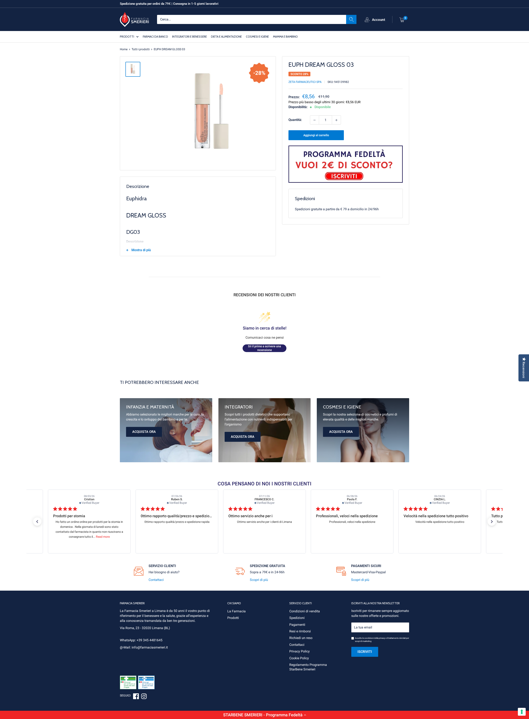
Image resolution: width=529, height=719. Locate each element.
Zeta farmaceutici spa (305, 82)
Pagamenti (297, 625)
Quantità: (295, 120)
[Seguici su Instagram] (144, 696)
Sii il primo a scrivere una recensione (264, 348)
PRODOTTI (127, 36)
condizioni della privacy (374, 638)
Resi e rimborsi (300, 631)
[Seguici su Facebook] (136, 696)
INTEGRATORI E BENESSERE (189, 36)
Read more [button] (103, 536)
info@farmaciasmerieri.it (150, 647)
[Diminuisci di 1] (314, 120)
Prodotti (233, 618)
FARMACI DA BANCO (155, 36)
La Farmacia (236, 611)
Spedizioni (297, 618)
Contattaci (156, 580)
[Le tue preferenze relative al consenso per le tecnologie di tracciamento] (522, 712)
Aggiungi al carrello (316, 135)
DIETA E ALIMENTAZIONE (226, 36)
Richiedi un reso (300, 638)
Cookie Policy (299, 658)
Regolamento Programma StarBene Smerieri (308, 667)
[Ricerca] (351, 19)
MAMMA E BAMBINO (285, 36)
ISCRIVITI (364, 652)
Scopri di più (259, 580)
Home (123, 49)
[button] (264, 715)
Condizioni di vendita (304, 611)
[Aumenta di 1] (336, 120)
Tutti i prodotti (141, 49)
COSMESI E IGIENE (257, 36)
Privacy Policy (299, 651)
